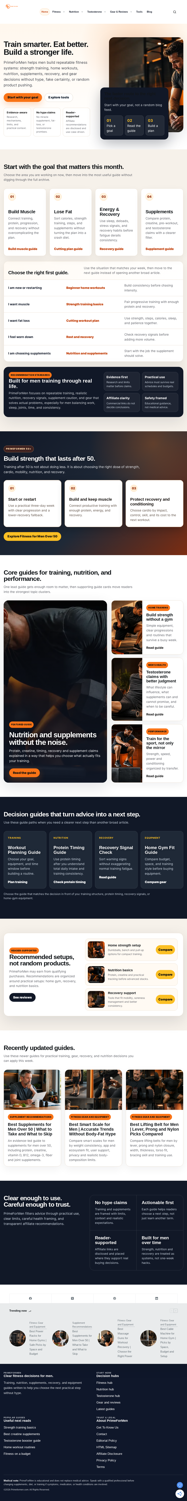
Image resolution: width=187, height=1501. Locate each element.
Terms (100, 1467)
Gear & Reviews (119, 11)
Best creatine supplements (22, 1434)
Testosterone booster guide (22, 1440)
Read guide (107, 877)
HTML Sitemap (106, 1447)
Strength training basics (84, 304)
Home (44, 11)
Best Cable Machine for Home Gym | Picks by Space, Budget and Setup (168, 1342)
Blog (149, 11)
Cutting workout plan (82, 320)
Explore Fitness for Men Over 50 (32, 536)
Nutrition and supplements (87, 353)
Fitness (56, 11)
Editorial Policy (106, 1440)
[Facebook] (30, 1298)
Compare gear (155, 882)
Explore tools (58, 97)
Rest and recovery (80, 337)
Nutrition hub (105, 1389)
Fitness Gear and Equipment (37, 1325)
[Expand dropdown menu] (63, 12)
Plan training (17, 882)
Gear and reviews (108, 1402)
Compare (165, 950)
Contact (101, 1434)
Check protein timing (70, 882)
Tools (139, 11)
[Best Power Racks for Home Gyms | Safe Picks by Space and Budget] (17, 1338)
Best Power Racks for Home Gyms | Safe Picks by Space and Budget (37, 1342)
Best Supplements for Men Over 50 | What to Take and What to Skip (82, 1342)
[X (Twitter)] (72, 1298)
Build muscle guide (22, 249)
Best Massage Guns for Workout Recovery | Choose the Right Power (125, 1342)
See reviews (22, 997)
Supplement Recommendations (82, 1325)
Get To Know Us (107, 1427)
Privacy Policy (106, 1460)
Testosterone (94, 11)
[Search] (174, 12)
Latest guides (105, 1409)
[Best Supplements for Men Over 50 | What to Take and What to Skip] (60, 1338)
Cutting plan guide (68, 249)
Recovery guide (111, 249)
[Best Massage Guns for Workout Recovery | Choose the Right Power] (106, 1338)
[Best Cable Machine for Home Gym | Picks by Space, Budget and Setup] (148, 1338)
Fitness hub (104, 1382)
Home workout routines (19, 1447)
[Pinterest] (115, 1298)
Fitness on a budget (17, 1454)
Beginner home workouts (85, 288)
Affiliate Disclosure (109, 1454)
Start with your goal (22, 97)
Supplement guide (160, 249)
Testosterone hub (108, 1396)
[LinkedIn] (157, 1298)
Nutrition (74, 11)
